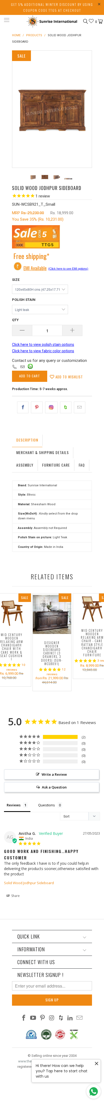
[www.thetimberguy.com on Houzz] (61, 1018)
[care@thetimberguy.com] (22, 367)
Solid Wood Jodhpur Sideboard (29, 882)
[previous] (17, 109)
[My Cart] (100, 21)
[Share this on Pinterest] (36, 407)
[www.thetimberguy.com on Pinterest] (42, 1018)
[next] (86, 109)
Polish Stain (23, 300)
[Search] (85, 21)
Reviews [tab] (14, 805)
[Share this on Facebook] (23, 407)
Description (27, 440)
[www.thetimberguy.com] (52, 21)
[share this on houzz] (65, 407)
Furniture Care (56, 465)
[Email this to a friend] (79, 407)
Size (15, 280)
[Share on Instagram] (51, 407)
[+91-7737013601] (14, 367)
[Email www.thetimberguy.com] (79, 1018)
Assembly (24, 465)
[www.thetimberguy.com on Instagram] (52, 1018)
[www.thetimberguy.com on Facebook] (24, 1018)
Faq (82, 465)
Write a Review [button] (54, 774)
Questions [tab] (46, 805)
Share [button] (15, 895)
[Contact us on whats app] (30, 367)
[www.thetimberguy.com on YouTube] (33, 1018)
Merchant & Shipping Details (42, 452)
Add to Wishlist (68, 376)
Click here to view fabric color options (43, 351)
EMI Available (35, 268)
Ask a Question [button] (54, 787)
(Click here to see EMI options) (68, 268)
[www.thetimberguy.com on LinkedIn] (70, 1018)
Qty (15, 320)
